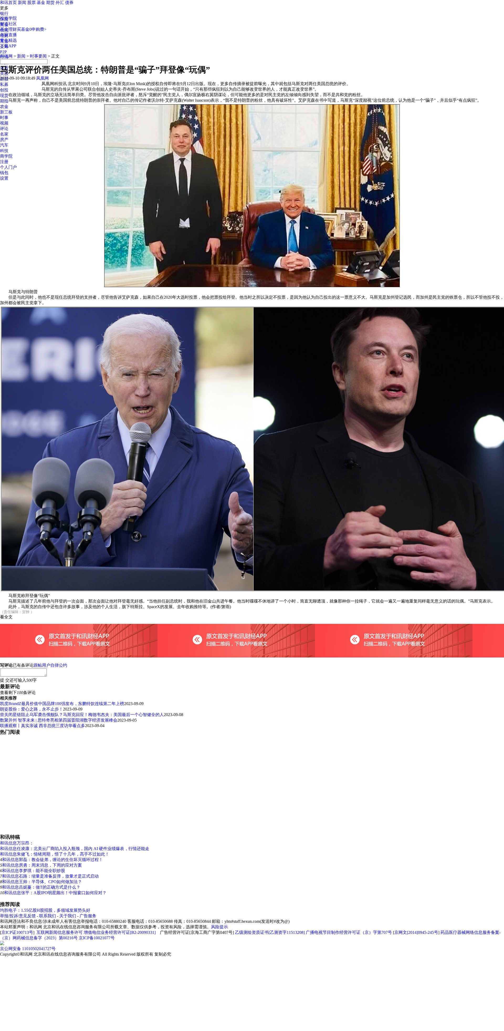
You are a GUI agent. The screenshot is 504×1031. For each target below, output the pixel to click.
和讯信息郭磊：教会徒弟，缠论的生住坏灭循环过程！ (52, 859)
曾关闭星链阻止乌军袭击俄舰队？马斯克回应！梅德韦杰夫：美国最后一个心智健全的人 (82, 714)
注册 (4, 161)
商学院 (6, 156)
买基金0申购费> (31, 29)
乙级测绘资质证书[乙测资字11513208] (270, 932)
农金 (4, 106)
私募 (4, 84)
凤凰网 (42, 78)
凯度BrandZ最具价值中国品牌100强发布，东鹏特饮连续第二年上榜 (62, 703)
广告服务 (88, 916)
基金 (41, 2)
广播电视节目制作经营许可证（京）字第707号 (349, 932)
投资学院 (8, 18)
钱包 (4, 172)
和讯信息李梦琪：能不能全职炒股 (33, 870)
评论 (4, 128)
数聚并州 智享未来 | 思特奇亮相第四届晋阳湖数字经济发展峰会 (58, 720)
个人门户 (8, 167)
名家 (4, 134)
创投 (4, 90)
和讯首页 (8, 2)
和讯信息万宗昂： (17, 843)
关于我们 (67, 916)
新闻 (22, 2)
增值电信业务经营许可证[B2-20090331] (120, 932)
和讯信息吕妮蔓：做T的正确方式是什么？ (41, 887)
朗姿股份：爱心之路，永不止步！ (31, 709)
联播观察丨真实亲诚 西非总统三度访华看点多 (42, 725)
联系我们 (47, 916)
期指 (4, 101)
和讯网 (6, 56)
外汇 (60, 2)
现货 (4, 95)
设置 (4, 178)
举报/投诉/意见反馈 (18, 916)
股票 (31, 2)
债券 (69, 2)
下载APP (8, 46)
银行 (4, 13)
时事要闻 (38, 56)
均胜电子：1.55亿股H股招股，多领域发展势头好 (45, 910)
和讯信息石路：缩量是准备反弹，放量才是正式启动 (50, 876)
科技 (4, 150)
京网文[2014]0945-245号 (416, 932)
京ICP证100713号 (17, 932)
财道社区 (8, 24)
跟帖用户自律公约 (50, 665)
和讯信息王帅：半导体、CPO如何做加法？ (42, 881)
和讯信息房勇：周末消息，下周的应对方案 (42, 865)
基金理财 (8, 29)
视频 (4, 123)
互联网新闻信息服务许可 (59, 932)
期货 (50, 2)
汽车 (4, 145)
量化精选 (8, 40)
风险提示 (219, 927)
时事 (4, 117)
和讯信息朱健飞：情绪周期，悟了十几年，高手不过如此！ (54, 854)
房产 (4, 139)
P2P (3, 52)
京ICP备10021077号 (97, 938)
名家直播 (8, 35)
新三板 (6, 112)
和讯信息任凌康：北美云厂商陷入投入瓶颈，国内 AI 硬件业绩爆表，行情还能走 (74, 848)
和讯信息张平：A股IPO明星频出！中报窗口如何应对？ (55, 892)
